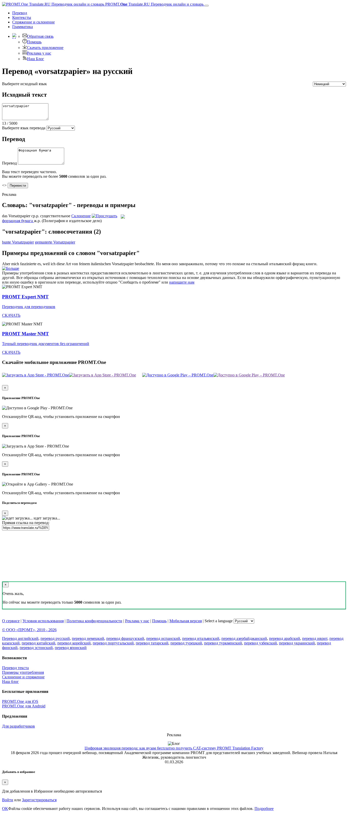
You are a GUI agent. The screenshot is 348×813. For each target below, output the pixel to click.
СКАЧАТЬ (11, 315)
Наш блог (10, 681)
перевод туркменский (223, 643)
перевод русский (55, 638)
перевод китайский (38, 643)
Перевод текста (15, 668)
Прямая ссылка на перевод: (25, 522)
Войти (7, 800)
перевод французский (125, 638)
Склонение (81, 216)
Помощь (34, 42)
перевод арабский (284, 638)
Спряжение (33, 22)
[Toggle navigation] (207, 5)
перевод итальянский (200, 638)
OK (5, 808)
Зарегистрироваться (39, 800)
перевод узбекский (260, 643)
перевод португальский (113, 643)
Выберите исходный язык (24, 84)
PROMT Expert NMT (25, 296)
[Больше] (10, 268)
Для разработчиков (18, 726)
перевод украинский (297, 643)
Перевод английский (20, 638)
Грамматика (22, 26)
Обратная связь (40, 36)
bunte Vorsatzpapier (18, 242)
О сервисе (11, 621)
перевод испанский (163, 638)
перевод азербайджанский (244, 638)
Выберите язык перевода (23, 128)
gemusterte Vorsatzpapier (55, 242)
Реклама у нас (39, 53)
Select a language (219, 621)
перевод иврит (314, 638)
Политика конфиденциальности (94, 621)
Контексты (21, 17)
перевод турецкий (186, 643)
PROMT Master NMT (25, 333)
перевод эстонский (36, 647)
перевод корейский (74, 643)
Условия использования (43, 621)
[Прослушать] (104, 216)
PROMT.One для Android (23, 706)
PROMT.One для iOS (20, 701)
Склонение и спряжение (23, 677)
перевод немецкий (88, 638)
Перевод (19, 13)
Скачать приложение (45, 47)
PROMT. (154, 4)
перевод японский (71, 647)
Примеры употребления (23, 672)
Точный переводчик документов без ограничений (45, 343)
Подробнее (264, 808)
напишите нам (181, 282)
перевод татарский (152, 643)
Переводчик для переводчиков (28, 306)
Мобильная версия (185, 621)
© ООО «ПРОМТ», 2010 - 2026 (29, 630)
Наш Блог (35, 59)
